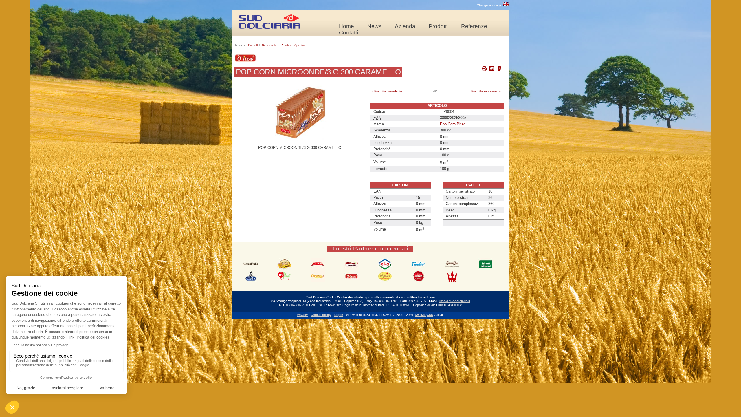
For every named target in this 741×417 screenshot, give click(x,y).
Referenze (474, 26)
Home (346, 26)
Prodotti (438, 26)
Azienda (405, 26)
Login (338, 315)
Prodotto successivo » (486, 91)
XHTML (420, 315)
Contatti (348, 33)
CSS (430, 315)
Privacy (302, 315)
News (374, 26)
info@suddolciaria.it (454, 301)
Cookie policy (321, 315)
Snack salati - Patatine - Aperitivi (283, 45)
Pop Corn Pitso (452, 124)
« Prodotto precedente (387, 91)
